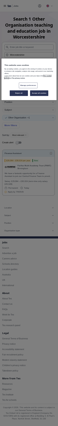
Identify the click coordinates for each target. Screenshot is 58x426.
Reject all (19, 93)
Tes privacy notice (18, 78)
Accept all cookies (39, 93)
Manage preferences (28, 85)
